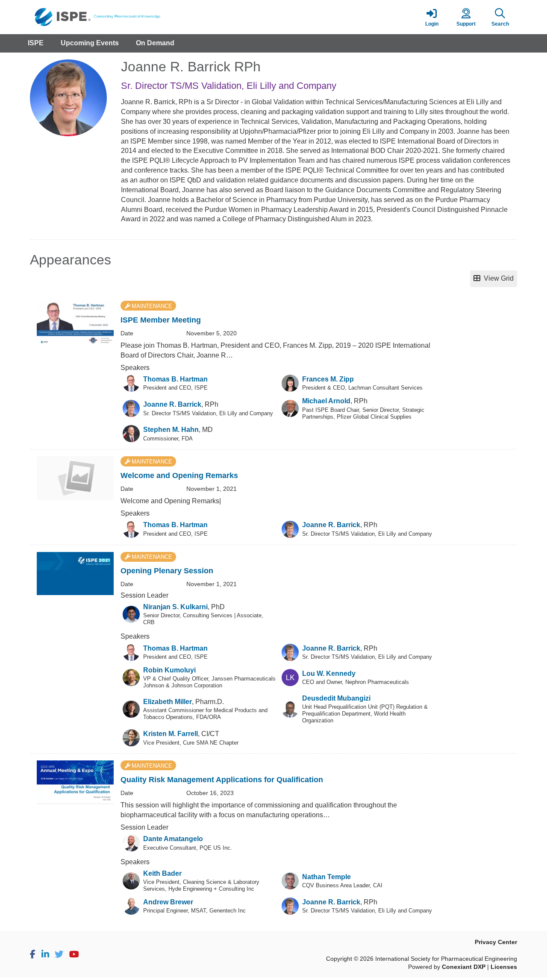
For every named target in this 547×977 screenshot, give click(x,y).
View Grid (497, 278)
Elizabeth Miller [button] (167, 701)
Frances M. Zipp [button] (328, 379)
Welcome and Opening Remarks (179, 475)
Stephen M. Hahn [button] (171, 429)
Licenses (504, 967)
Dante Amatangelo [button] (173, 838)
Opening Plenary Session (167, 570)
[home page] (111, 17)
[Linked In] (45, 954)
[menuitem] (35, 43)
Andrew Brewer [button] (168, 902)
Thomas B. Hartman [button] (175, 379)
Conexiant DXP (463, 967)
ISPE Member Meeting (161, 320)
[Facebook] (32, 954)
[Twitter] (59, 954)
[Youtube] (74, 954)
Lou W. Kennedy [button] (329, 673)
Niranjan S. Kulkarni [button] (175, 606)
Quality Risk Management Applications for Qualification (222, 779)
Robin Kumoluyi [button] (169, 670)
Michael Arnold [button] (326, 401)
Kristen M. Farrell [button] (170, 733)
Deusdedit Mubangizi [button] (336, 698)
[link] (432, 17)
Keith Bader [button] (162, 873)
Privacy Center (496, 942)
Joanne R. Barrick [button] (172, 404)
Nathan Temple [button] (326, 876)
